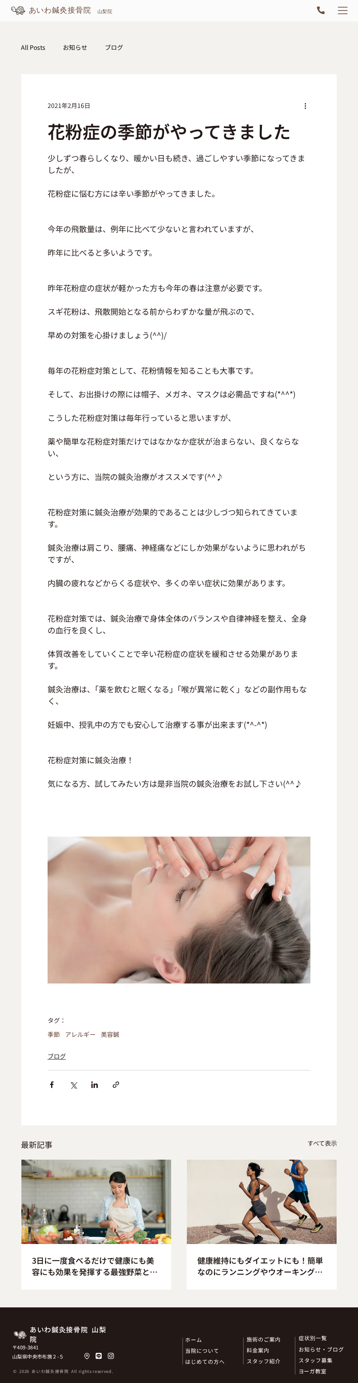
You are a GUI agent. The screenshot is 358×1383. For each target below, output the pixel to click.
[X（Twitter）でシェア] (73, 1085)
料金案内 (258, 1350)
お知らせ (75, 47)
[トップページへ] (63, 10)
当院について (202, 1350)
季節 (54, 1034)
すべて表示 (322, 1143)
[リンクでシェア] (116, 1085)
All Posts (33, 47)
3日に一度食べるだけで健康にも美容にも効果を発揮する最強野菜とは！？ (93, 1265)
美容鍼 (110, 1034)
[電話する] (320, 10)
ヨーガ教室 (313, 1371)
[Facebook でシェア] (52, 1085)
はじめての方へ (205, 1361)
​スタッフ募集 (316, 1360)
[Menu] (343, 10)
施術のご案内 (264, 1339)
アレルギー (80, 1034)
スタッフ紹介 (264, 1361)
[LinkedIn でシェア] (94, 1085)
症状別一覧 (313, 1337)
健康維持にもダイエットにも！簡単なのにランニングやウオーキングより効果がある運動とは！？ (260, 1265)
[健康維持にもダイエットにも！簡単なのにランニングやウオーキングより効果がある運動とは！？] (262, 1202)
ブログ (114, 47)
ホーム (193, 1339)
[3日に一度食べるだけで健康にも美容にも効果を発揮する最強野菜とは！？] (96, 1202)
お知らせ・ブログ (321, 1349)
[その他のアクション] (305, 106)
